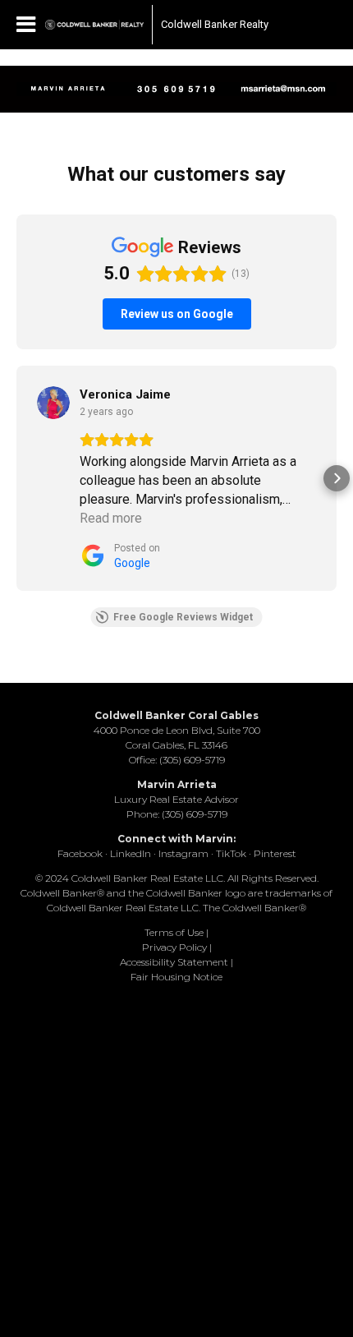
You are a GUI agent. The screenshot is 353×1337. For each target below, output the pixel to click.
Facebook (80, 853)
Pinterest (275, 853)
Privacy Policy (174, 947)
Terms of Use (174, 932)
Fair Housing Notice (176, 976)
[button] (16, 478)
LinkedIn (130, 853)
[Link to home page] (94, 24)
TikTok (231, 853)
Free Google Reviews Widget (183, 617)
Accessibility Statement (174, 962)
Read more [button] (111, 518)
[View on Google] (53, 402)
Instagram (183, 853)
